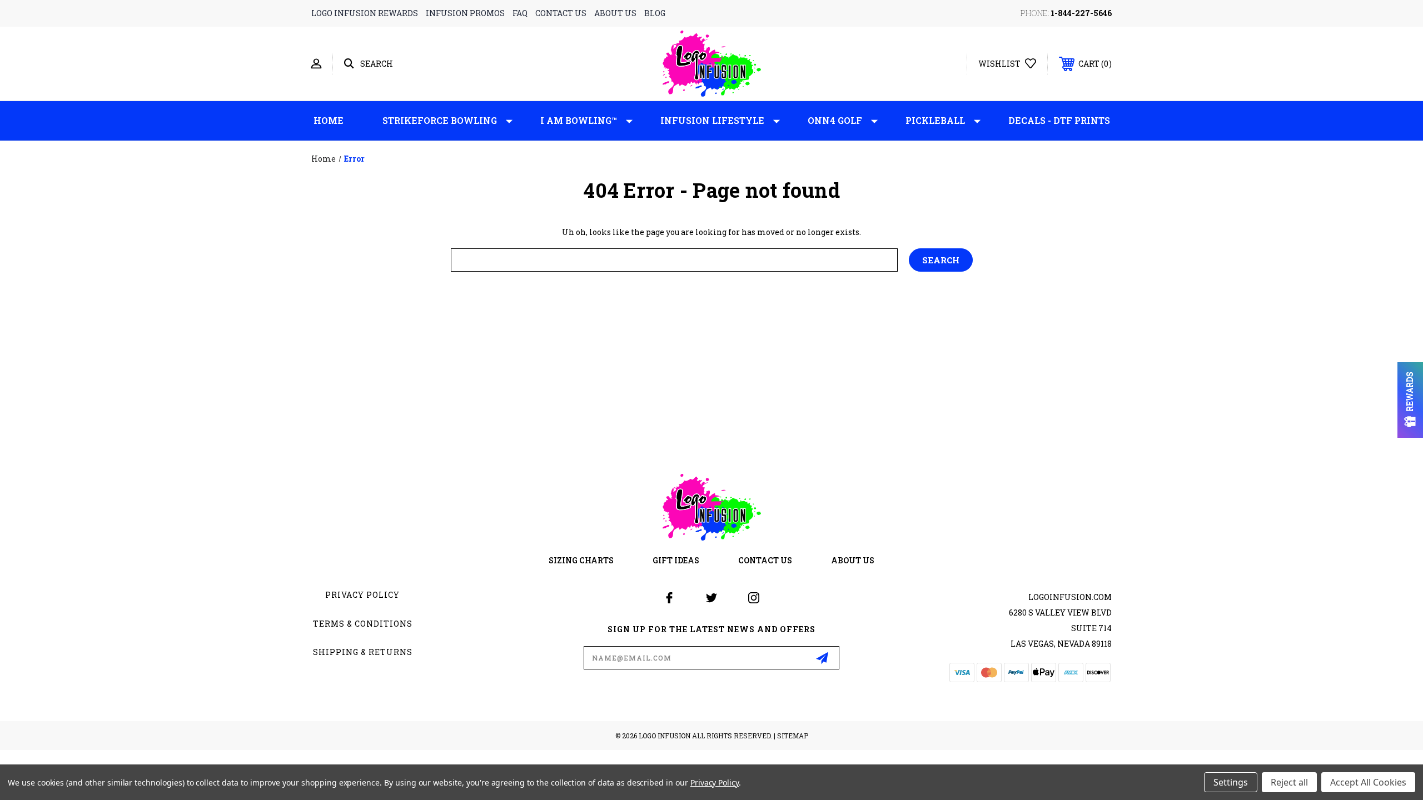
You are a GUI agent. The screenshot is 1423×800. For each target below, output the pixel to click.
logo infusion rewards (364, 13)
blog (654, 13)
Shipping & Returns (362, 652)
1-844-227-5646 (1081, 13)
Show (1410, 400)
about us (615, 13)
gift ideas (676, 560)
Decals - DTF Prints (1059, 120)
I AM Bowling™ (578, 120)
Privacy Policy (362, 594)
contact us (560, 13)
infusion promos (465, 13)
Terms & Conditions (362, 623)
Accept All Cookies (1368, 782)
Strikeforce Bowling (439, 120)
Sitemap (792, 735)
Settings (1230, 782)
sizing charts (581, 560)
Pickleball (935, 120)
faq (520, 13)
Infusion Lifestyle (712, 120)
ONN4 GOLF (835, 120)
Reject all (1289, 782)
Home (329, 120)
